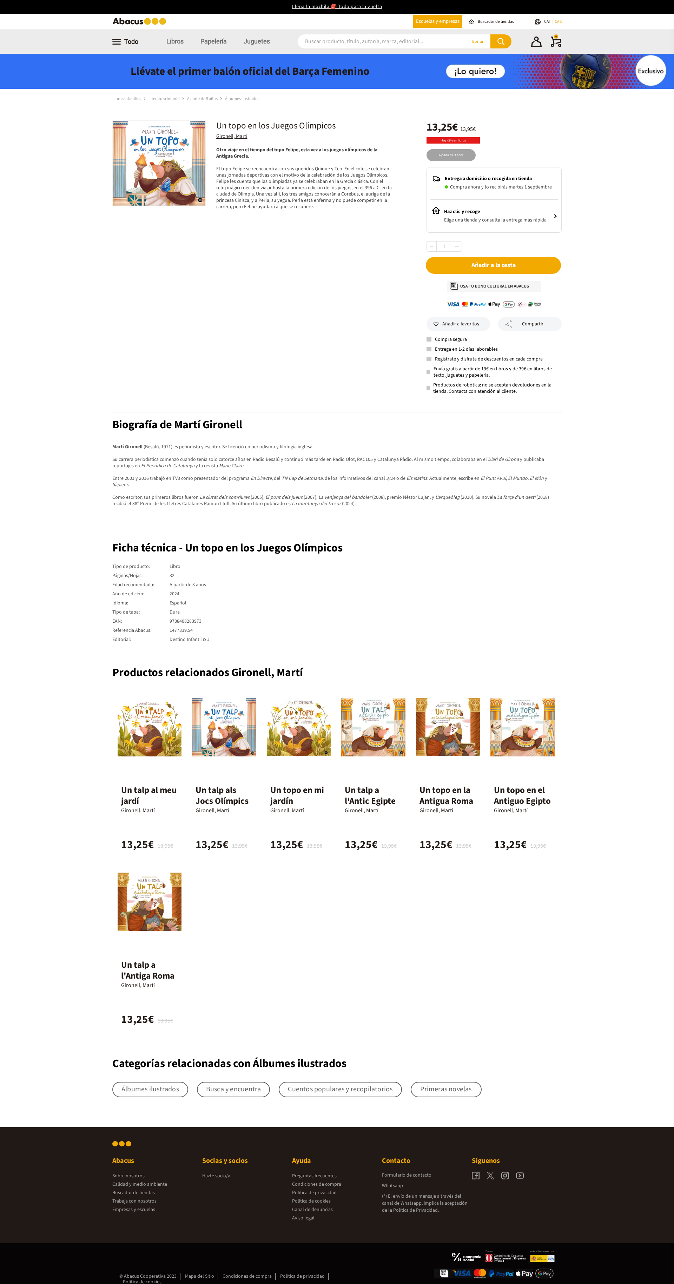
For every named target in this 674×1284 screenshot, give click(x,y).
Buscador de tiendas (133, 1192)
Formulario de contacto (406, 1175)
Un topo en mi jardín (297, 795)
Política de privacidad (314, 1192)
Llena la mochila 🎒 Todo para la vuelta (337, 6)
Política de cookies (311, 1201)
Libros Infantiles (127, 99)
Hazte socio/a (216, 1175)
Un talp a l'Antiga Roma (147, 970)
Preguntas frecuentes (314, 1175)
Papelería (213, 41)
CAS (558, 22)
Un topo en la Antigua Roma (446, 795)
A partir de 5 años (202, 99)
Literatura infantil (164, 99)
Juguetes (257, 41)
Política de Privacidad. (416, 1210)
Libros (175, 41)
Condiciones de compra (316, 1184)
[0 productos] (556, 45)
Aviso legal (303, 1218)
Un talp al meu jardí (149, 795)
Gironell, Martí (231, 136)
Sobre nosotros (128, 1175)
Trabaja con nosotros (134, 1201)
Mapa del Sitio (199, 1276)
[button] (536, 42)
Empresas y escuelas (133, 1209)
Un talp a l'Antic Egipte (370, 795)
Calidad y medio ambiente (139, 1184)
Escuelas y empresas (438, 21)
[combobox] (373, 41)
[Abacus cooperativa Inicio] (141, 24)
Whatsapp (392, 1185)
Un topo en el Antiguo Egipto (522, 795)
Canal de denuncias (312, 1209)
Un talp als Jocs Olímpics (222, 795)
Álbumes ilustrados (242, 99)
